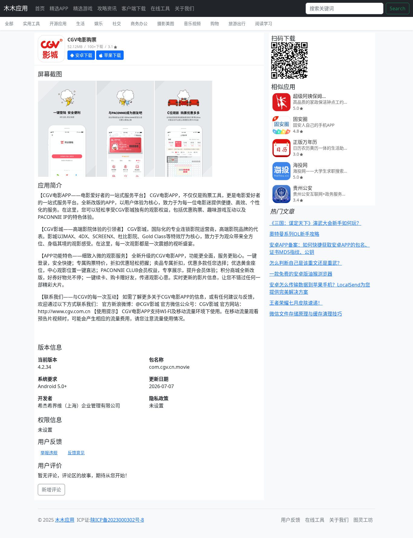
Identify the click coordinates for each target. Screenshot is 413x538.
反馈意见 (76, 452)
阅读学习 (263, 23)
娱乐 (98, 23)
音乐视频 (192, 23)
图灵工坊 (363, 520)
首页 (40, 8)
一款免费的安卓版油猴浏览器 (300, 274)
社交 (116, 23)
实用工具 (31, 23)
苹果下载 (112, 55)
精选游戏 (83, 8)
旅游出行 (237, 23)
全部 (9, 23)
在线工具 (160, 8)
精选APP (59, 8)
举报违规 (49, 452)
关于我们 (184, 8)
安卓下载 (83, 55)
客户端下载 (134, 8)
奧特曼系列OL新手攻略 (294, 234)
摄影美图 (165, 23)
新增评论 (51, 489)
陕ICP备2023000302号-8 (117, 520)
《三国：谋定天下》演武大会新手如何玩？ (315, 223)
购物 (214, 23)
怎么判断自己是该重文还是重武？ (305, 263)
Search (397, 8)
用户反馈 (290, 520)
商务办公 (139, 23)
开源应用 (58, 23)
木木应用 (16, 8)
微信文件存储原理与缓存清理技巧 (305, 313)
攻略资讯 (107, 8)
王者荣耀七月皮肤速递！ (296, 303)
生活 (80, 23)
